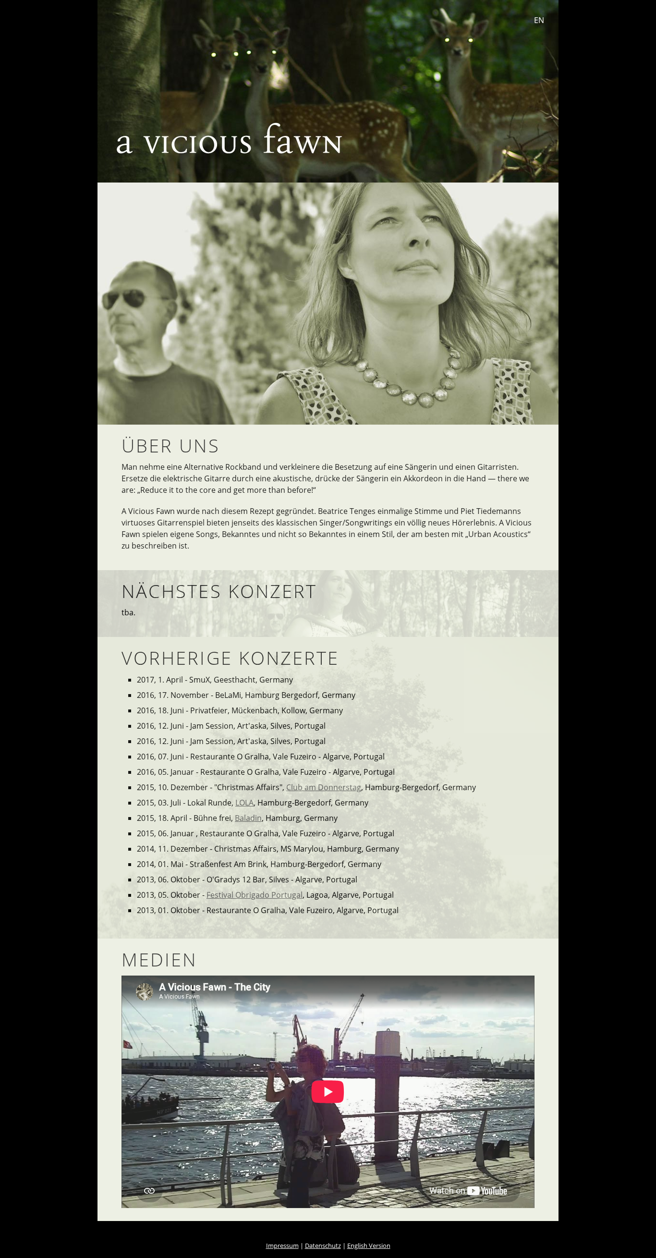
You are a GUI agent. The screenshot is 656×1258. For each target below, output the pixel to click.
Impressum (282, 1245)
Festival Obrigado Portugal (255, 895)
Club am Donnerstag (323, 787)
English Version (368, 1245)
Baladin (248, 818)
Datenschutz (323, 1245)
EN (539, 20)
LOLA (244, 802)
